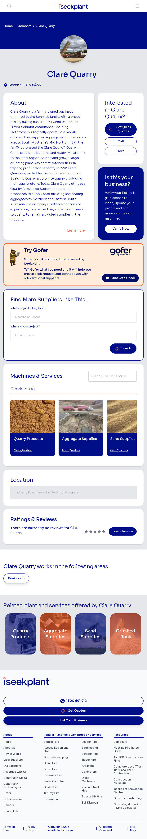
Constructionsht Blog (128, 798)
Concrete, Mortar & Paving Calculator (126, 806)
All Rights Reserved (105, 828)
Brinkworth (16, 578)
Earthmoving (90, 747)
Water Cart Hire (54, 781)
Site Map (133, 828)
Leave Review (122, 531)
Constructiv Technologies (12, 785)
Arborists (88, 766)
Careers (8, 805)
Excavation (51, 799)
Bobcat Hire (51, 742)
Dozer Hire (50, 769)
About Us (9, 747)
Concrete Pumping (56, 757)
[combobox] (73, 317)
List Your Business (73, 720)
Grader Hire (51, 787)
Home (8, 26)
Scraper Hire (90, 754)
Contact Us (10, 811)
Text (121, 151)
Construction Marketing (122, 781)
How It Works (12, 754)
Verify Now (121, 229)
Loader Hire (89, 742)
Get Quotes (23, 450)
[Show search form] (9, 6)
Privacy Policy (30, 828)
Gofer (7, 793)
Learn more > (77, 231)
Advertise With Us (15, 771)
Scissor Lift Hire (92, 796)
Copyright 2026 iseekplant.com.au (60, 828)
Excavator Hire (53, 775)
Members (24, 26)
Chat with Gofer (123, 278)
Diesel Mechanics (89, 779)
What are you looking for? (27, 308)
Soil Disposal (90, 802)
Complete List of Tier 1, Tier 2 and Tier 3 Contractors (129, 770)
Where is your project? (25, 326)
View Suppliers (13, 759)
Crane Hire (50, 763)
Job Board (120, 742)
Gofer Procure (12, 799)
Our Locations (12, 766)
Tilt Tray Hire (52, 793)
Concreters (89, 771)
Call (121, 141)
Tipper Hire (89, 759)
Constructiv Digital (15, 778)
